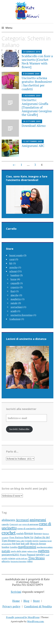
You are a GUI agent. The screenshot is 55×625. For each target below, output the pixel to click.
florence (38, 533)
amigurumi (37, 519)
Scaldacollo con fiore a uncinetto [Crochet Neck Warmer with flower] (37, 61)
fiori (13, 291)
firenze (28, 533)
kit (10, 263)
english (20, 533)
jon (14, 543)
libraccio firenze (38, 543)
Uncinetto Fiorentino (18, 561)
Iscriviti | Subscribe (19, 429)
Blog (26, 601)
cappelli (15, 283)
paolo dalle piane (19, 551)
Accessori (22, 520)
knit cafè (25, 543)
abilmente (8, 520)
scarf (47, 555)
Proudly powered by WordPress (22, 617)
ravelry (40, 554)
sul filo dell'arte (22, 558)
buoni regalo (16, 255)
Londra (13, 547)
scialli (14, 311)
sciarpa (11, 558)
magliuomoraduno (45, 547)
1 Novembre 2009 (31, 95)
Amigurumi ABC (33, 146)
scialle (5, 558)
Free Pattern (16, 537)
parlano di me (32, 551)
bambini (15, 275)
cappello (5, 524)
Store (36, 601)
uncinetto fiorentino (22, 315)
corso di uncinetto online (30, 528)
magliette (16, 299)
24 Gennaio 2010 (31, 51)
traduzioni (14, 319)
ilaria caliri (20, 541)
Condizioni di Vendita (38, 606)
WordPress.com (35, 621)
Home (16, 601)
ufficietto (6, 561)
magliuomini (27, 547)
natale (14, 303)
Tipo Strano (36, 558)
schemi (13, 271)
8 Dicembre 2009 (31, 73)
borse (13, 279)
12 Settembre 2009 (32, 141)
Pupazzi (31, 554)
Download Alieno (34, 126)
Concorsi (14, 524)
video (30, 561)
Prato (23, 554)
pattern (43, 550)
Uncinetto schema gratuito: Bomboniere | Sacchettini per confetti (37, 83)
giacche (14, 295)
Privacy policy (11, 606)
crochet (9, 532)
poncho (13, 267)
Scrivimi (16, 592)
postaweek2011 (10, 554)
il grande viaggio (32, 541)
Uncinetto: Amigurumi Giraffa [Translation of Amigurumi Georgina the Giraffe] (37, 107)
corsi (12, 259)
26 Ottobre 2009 (32, 121)
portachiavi (17, 307)
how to (28, 537)
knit (18, 543)
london (5, 547)
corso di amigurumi (30, 524)
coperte (15, 287)
